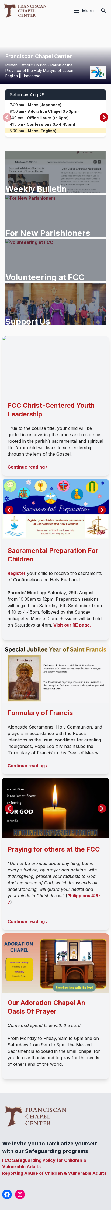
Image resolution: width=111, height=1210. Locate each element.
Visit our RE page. (72, 625)
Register (17, 573)
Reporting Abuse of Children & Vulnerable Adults (54, 1173)
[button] (104, 117)
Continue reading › (28, 467)
